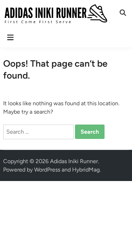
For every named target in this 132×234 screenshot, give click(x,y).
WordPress (47, 169)
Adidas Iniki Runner (74, 161)
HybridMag (86, 169)
